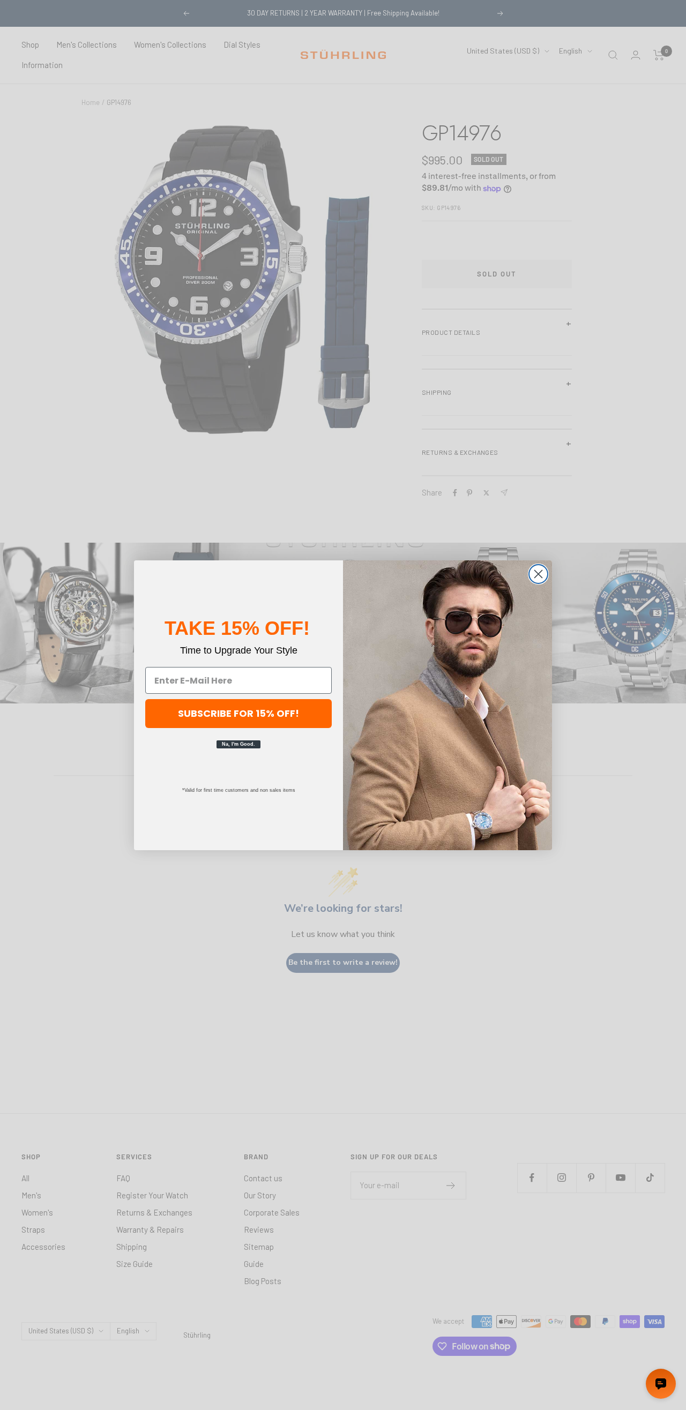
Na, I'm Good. (238, 744)
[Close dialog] (538, 574)
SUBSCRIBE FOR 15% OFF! (238, 713)
